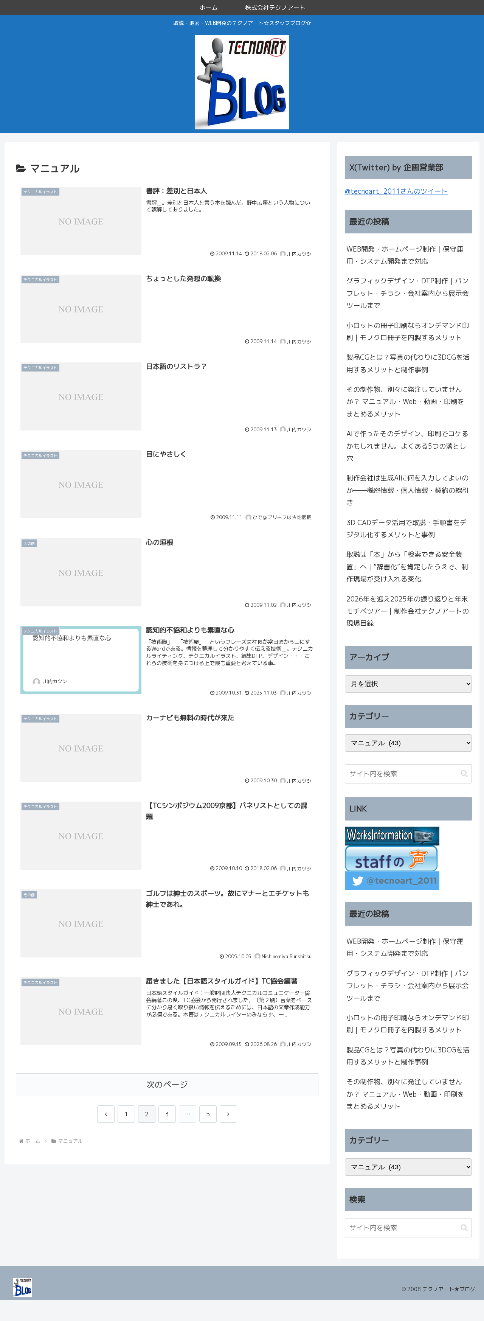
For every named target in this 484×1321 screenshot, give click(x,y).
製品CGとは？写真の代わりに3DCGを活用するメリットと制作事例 (408, 363)
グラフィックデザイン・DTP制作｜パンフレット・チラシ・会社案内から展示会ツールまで (407, 293)
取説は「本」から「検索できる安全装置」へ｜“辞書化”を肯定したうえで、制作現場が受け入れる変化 (407, 567)
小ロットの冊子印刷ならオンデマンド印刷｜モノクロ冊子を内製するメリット (407, 331)
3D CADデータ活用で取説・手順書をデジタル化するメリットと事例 (406, 528)
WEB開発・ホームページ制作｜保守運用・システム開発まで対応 (404, 255)
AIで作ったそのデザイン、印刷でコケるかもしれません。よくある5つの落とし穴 (407, 446)
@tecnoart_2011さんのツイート (396, 191)
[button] (464, 773)
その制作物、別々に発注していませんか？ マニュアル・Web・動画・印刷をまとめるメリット (405, 402)
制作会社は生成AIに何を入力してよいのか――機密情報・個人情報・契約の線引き (407, 490)
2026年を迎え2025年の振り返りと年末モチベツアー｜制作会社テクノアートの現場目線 (407, 611)
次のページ (167, 1084)
